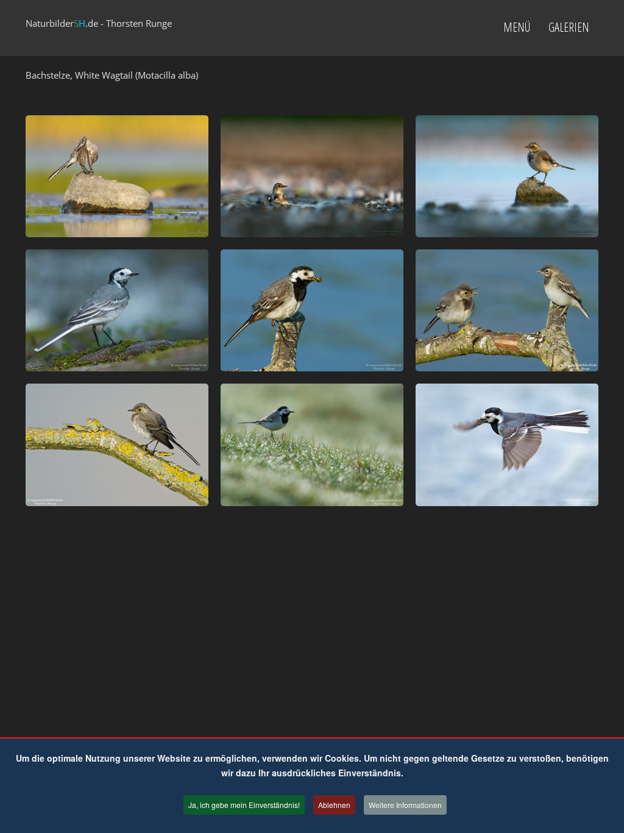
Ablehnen (334, 804)
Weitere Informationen (405, 804)
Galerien (568, 27)
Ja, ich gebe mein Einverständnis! (244, 804)
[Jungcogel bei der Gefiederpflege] (117, 176)
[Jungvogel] (507, 176)
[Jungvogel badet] (312, 176)
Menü (516, 27)
